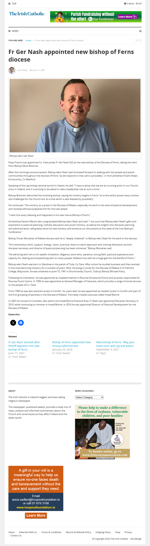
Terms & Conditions (51, 532)
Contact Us (16, 535)
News (14, 31)
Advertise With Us (28, 532)
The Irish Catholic (119, 538)
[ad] (96, 21)
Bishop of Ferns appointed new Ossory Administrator (71, 344)
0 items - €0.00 (134, 3)
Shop (117, 532)
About (11, 532)
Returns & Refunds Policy (78, 532)
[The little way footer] (102, 458)
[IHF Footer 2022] (35, 519)
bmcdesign (136, 538)
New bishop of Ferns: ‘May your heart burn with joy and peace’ (115, 344)
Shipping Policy (103, 532)
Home (28, 40)
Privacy (128, 532)
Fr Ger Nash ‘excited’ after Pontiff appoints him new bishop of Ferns (24, 345)
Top (13, 3)
